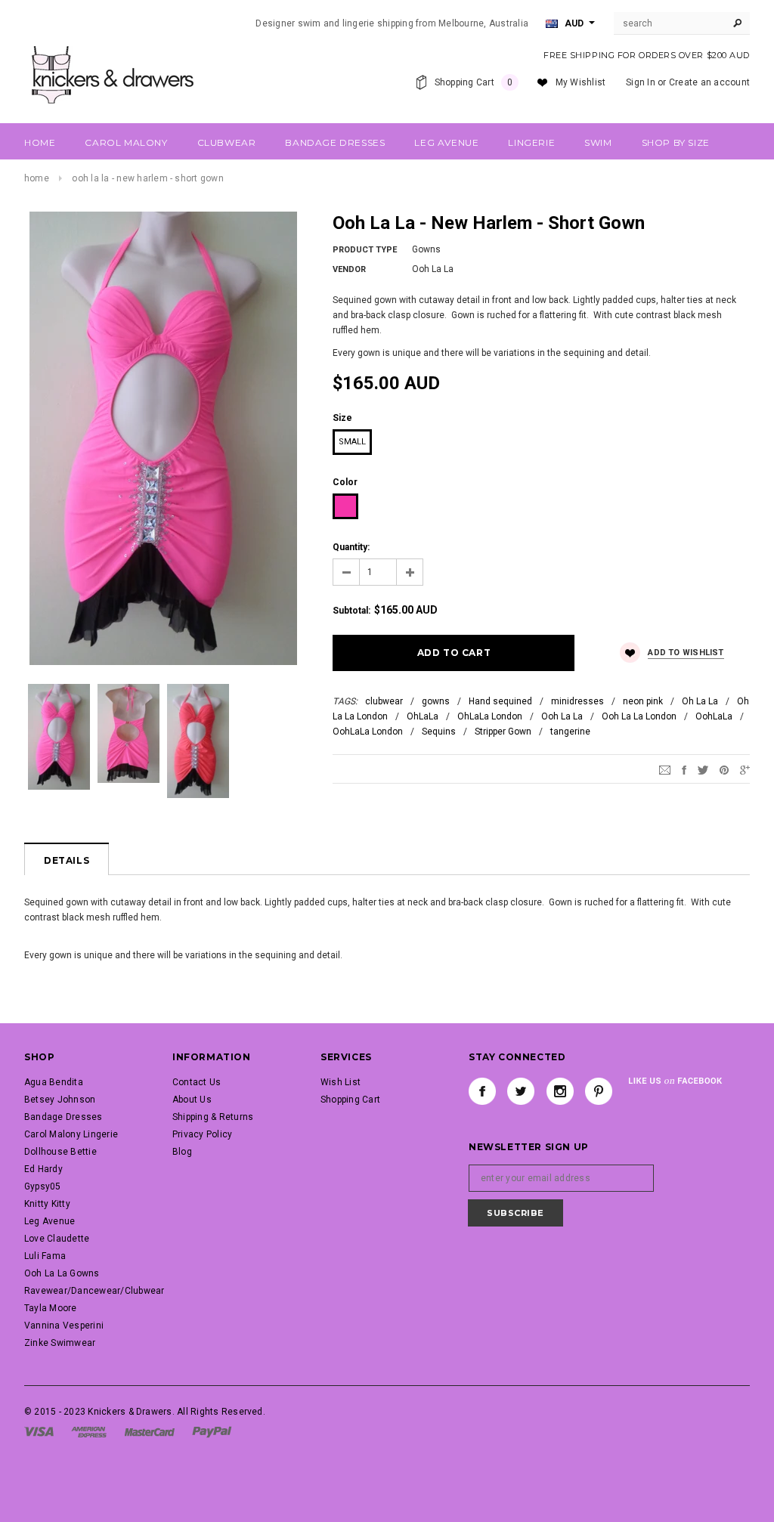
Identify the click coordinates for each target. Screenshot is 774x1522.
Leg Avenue (49, 1221)
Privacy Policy (202, 1134)
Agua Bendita (53, 1082)
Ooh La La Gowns (62, 1273)
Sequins (439, 731)
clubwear (384, 701)
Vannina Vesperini (64, 1325)
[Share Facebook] (684, 769)
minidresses (577, 701)
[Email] (664, 769)
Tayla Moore (50, 1308)
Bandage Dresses (63, 1117)
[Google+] (745, 769)
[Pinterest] (724, 769)
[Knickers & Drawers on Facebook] (482, 1091)
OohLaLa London (368, 731)
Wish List (340, 1082)
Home (36, 178)
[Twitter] (703, 769)
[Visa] (39, 1431)
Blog (182, 1151)
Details (66, 860)
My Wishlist (581, 82)
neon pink (643, 701)
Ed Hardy (43, 1169)
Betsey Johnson (59, 1099)
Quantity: (351, 547)
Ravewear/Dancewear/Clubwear (94, 1290)
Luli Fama (45, 1256)
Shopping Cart (350, 1099)
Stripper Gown (503, 731)
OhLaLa (422, 716)
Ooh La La (562, 716)
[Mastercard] (150, 1431)
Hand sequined (500, 701)
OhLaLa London (489, 716)
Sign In (640, 82)
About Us (192, 1099)
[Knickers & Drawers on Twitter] (520, 1091)
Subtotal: (351, 610)
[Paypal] (212, 1431)
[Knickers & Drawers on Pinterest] (598, 1091)
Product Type (365, 250)
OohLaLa (713, 716)
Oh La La (700, 701)
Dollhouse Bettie (60, 1151)
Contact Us (196, 1082)
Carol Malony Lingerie (71, 1134)
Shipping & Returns (212, 1117)
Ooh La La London (639, 716)
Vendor (349, 269)
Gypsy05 (42, 1186)
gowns (436, 701)
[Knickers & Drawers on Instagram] (560, 1091)
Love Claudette (56, 1238)
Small (352, 442)
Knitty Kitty (47, 1204)
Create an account (709, 82)
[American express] (89, 1431)
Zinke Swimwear (59, 1343)
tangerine (570, 731)
